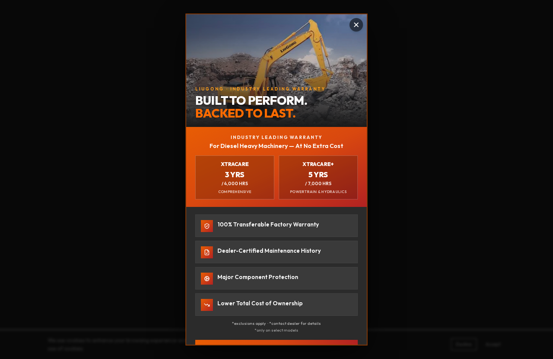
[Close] (356, 25)
